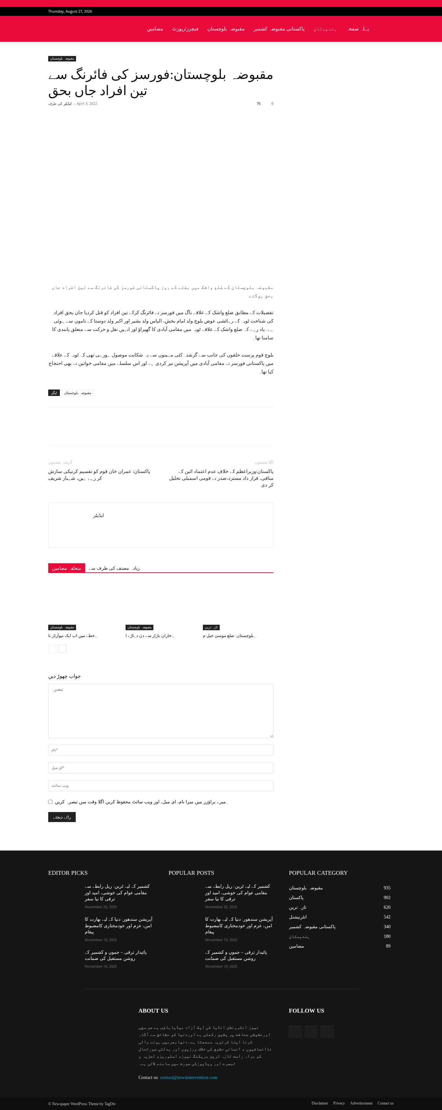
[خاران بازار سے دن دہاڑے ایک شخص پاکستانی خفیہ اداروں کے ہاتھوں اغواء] (161, 606)
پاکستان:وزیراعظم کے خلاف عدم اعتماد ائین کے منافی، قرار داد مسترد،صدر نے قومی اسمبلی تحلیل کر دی (221, 478)
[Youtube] (389, 11)
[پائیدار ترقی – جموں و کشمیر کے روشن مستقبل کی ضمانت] (64, 960)
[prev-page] (52, 648)
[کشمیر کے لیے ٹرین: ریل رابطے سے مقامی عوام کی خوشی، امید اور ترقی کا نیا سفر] (64, 894)
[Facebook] (367, 11)
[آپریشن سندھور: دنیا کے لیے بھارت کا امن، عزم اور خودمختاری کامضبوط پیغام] (64, 927)
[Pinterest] (123, 129)
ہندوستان (325, 28)
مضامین (155, 28)
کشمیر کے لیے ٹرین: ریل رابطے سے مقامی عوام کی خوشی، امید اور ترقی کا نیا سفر (117, 892)
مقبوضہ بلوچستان (226, 28)
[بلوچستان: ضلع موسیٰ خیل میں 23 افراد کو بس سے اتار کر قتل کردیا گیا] (238, 606)
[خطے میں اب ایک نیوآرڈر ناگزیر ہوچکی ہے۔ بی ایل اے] (83, 606)
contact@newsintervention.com (188, 1077)
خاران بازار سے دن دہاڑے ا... (150, 635)
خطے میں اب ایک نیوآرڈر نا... (73, 635)
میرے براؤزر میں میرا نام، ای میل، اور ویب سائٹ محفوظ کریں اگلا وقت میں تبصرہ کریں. (141, 801)
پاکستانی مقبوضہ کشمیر (279, 28)
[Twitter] (378, 11)
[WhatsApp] (138, 129)
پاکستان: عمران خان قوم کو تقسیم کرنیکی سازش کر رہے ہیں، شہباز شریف (99, 475)
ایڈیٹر (68, 103)
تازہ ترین (211, 627)
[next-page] (63, 648)
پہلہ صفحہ (357, 28)
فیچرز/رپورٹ (185, 28)
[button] (386, 29)
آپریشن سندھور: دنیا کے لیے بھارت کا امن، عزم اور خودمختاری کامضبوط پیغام (118, 925)
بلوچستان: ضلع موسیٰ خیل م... (230, 635)
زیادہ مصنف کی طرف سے (114, 568)
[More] (153, 129)
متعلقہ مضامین (66, 568)
